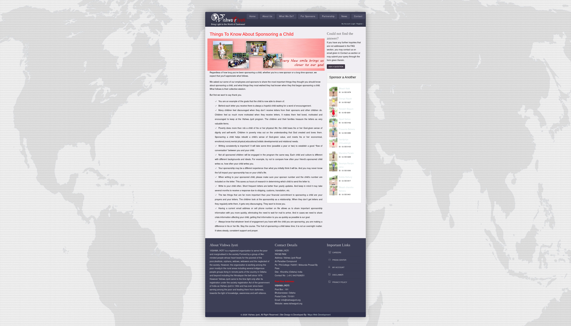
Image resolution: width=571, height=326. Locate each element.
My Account (346, 23)
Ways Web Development (319, 314)
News (344, 16)
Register (359, 23)
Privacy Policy (339, 282)
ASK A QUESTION (335, 66)
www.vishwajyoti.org (293, 303)
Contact (358, 16)
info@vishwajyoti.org (291, 299)
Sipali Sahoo (345, 119)
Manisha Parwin (346, 153)
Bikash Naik (344, 88)
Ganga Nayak (345, 98)
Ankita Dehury (345, 176)
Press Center (339, 260)
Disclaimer (337, 274)
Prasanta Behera (347, 129)
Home (252, 16)
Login (353, 23)
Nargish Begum (346, 108)
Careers (336, 252)
